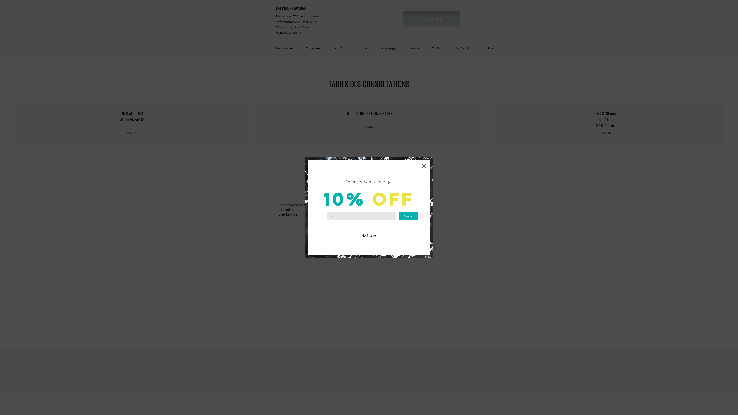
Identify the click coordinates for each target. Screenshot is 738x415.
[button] (369, 235)
